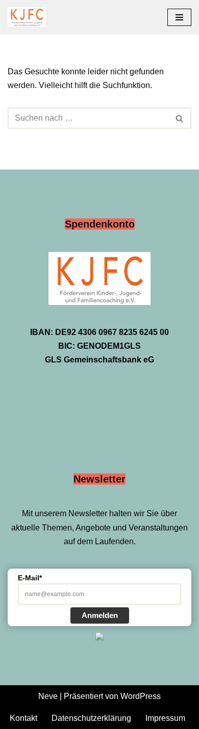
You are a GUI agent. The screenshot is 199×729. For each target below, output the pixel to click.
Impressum (165, 718)
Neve (48, 696)
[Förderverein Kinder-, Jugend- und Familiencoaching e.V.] (29, 17)
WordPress (140, 696)
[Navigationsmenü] (179, 17)
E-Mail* (30, 578)
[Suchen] (179, 118)
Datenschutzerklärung (91, 718)
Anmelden (100, 615)
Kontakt (23, 718)
